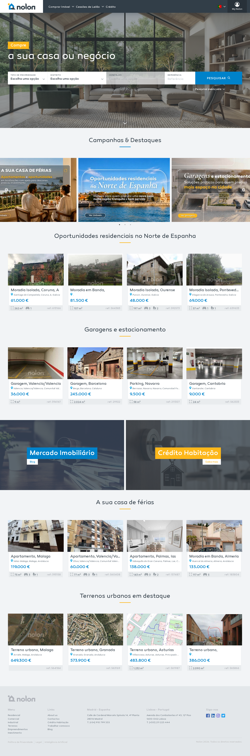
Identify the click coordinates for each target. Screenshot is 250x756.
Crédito (111, 7)
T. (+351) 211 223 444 (158, 722)
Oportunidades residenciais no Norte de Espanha (125, 236)
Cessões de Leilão (88, 7)
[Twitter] (223, 716)
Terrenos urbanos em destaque (125, 596)
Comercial (13, 719)
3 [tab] (130, 224)
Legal (39, 742)
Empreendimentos (18, 729)
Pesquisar (216, 78)
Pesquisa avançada (208, 89)
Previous (6, 190)
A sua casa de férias (125, 502)
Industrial (13, 722)
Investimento (15, 733)
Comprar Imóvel (59, 7)
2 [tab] (125, 224)
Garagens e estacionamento (125, 330)
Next (243, 190)
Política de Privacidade (20, 742)
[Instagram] (218, 716)
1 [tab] (119, 224)
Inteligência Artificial (56, 742)
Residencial (14, 715)
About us (52, 715)
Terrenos (12, 726)
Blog (50, 729)
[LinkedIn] (213, 716)
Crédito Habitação (58, 722)
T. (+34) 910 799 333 (98, 722)
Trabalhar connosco (59, 726)
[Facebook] (208, 716)
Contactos (53, 719)
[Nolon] (21, 6)
